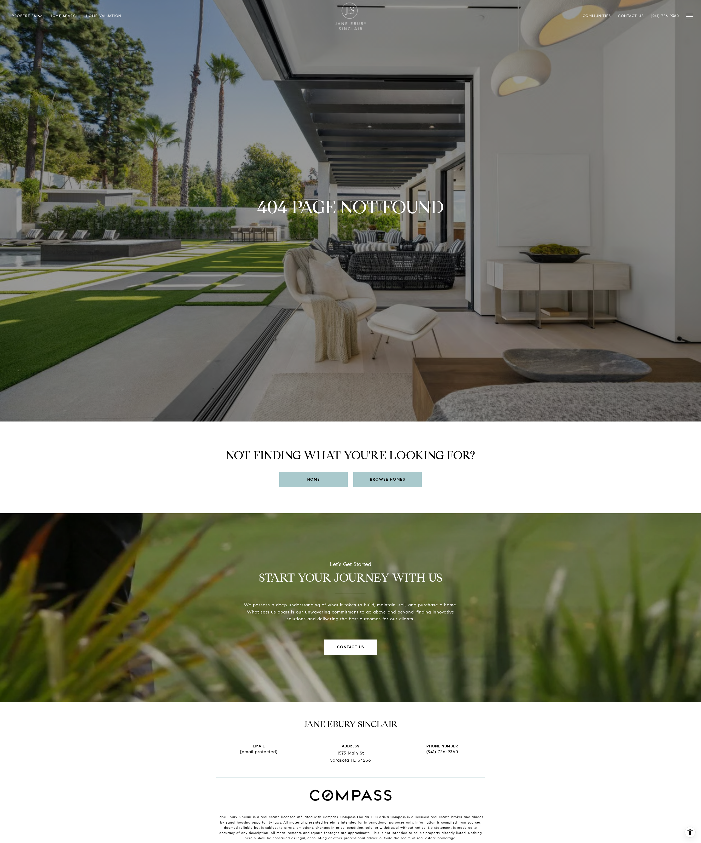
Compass (398, 817)
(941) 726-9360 (442, 752)
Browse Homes (387, 479)
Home (313, 479)
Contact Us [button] (350, 647)
